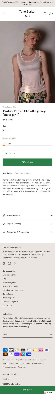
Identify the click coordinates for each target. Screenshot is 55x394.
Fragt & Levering (13, 224)
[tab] (9, 173)
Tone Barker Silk (27, 13)
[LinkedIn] (15, 263)
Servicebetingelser (10, 301)
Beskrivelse (7, 173)
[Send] (51, 334)
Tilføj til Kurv (27, 390)
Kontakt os (7, 305)
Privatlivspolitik (9, 298)
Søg (4, 279)
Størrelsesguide (9, 138)
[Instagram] (9, 263)
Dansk (5, 379)
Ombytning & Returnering (17, 232)
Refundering (8, 294)
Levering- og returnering (13, 290)
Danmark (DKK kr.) (9, 374)
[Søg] (45, 14)
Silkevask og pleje (10, 286)
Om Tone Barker (9, 275)
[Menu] (4, 14)
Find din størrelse (22, 173)
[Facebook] (4, 263)
